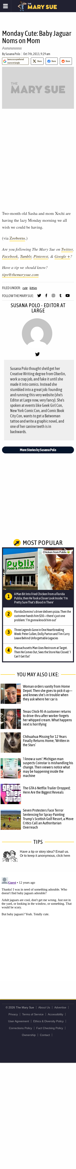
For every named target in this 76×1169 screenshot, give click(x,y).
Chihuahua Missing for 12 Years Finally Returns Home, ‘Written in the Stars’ (46, 740)
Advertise (60, 1007)
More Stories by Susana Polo (38, 450)
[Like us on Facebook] (46, 297)
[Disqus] (38, 926)
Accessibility (55, 1014)
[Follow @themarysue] (39, 297)
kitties (33, 288)
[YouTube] (67, 297)
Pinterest (40, 256)
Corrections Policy (20, 1028)
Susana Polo (12, 54)
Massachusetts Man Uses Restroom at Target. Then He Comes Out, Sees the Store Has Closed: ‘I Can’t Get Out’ (42, 652)
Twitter (67, 249)
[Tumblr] (60, 297)
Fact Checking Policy (49, 1028)
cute (25, 288)
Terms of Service (33, 1014)
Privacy (13, 1014)
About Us (44, 1007)
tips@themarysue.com (20, 274)
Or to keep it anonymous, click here (45, 855)
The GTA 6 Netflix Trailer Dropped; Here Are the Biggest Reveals (46, 790)
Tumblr (25, 256)
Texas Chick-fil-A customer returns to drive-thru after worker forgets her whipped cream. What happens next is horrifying (47, 717)
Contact (45, 1035)
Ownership (29, 1035)
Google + (62, 256)
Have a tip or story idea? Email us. (44, 851)
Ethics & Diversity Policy (48, 1021)
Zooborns (17, 238)
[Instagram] (53, 297)
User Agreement (18, 1021)
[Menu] (5, 6)
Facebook (10, 256)
